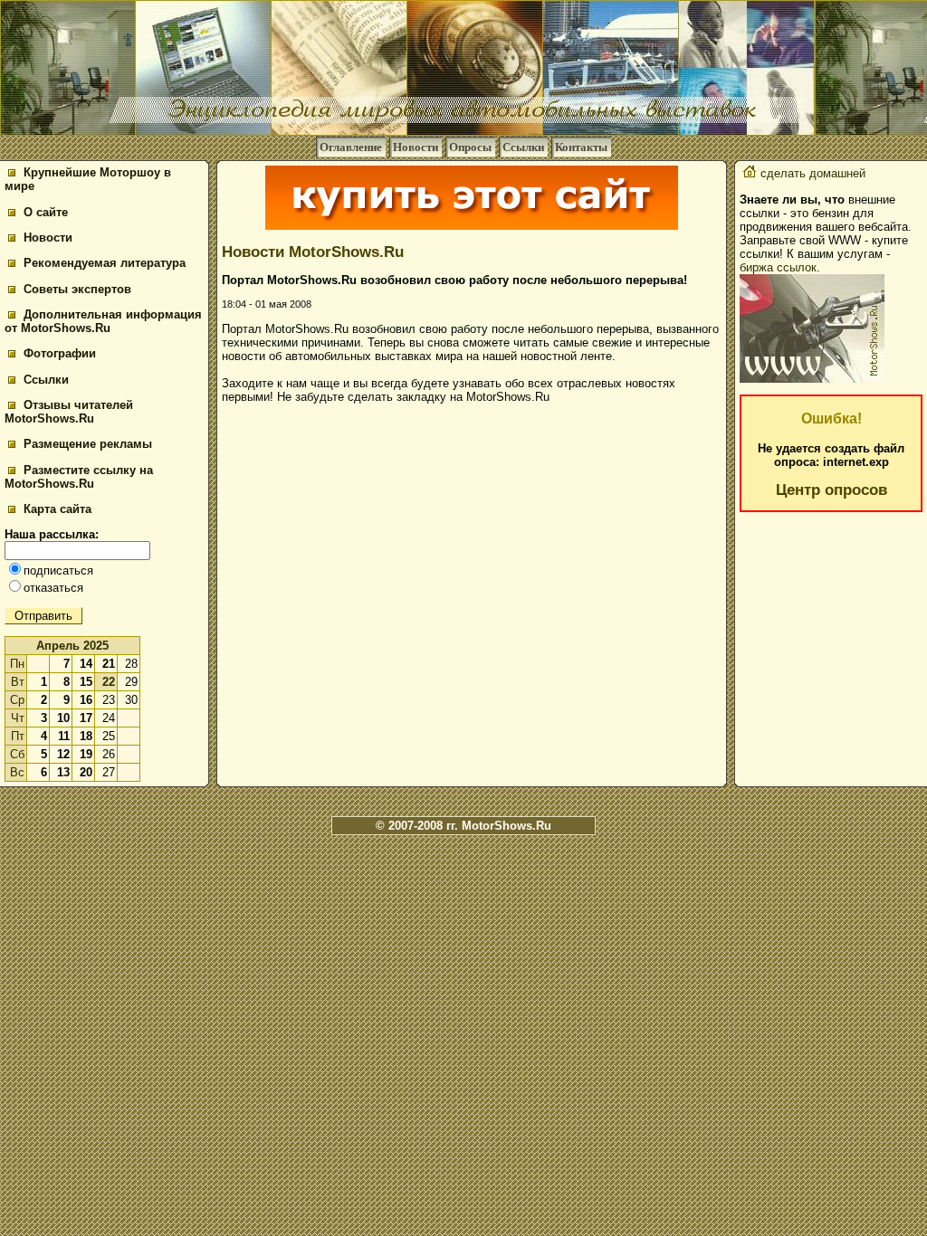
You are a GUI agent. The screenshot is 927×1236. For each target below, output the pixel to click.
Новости (415, 147)
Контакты (581, 147)
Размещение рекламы (86, 444)
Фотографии (58, 353)
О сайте (44, 212)
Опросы (470, 147)
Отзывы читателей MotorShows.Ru (69, 411)
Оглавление (351, 147)
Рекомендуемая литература (103, 263)
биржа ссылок (778, 267)
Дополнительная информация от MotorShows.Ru (103, 321)
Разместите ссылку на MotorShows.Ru (79, 476)
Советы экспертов (75, 289)
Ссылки (523, 147)
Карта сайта (55, 509)
